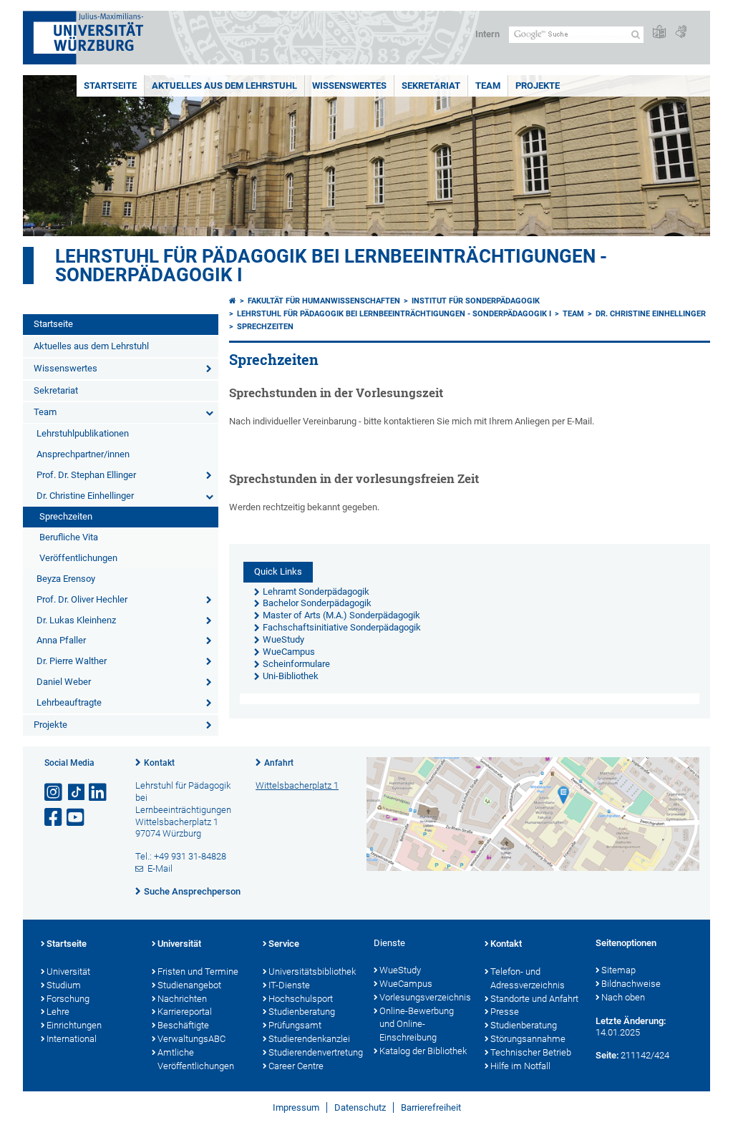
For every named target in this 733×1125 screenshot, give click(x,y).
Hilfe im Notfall (520, 1066)
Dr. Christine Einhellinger (85, 495)
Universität (68, 971)
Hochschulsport (300, 998)
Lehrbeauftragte (69, 702)
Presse (504, 1011)
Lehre (58, 1011)
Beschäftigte (183, 1025)
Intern (487, 34)
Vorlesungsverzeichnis (424, 997)
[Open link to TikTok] (77, 792)
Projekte (537, 85)
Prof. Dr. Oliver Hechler (82, 599)
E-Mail (160, 868)
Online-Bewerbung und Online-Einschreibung (416, 1024)
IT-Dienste (289, 985)
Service (283, 943)
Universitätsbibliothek (312, 971)
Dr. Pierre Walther (72, 661)
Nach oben (623, 997)
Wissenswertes (349, 85)
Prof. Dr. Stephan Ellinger (86, 474)
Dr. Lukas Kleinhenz (76, 620)
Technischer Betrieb (530, 1052)
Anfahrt (278, 763)
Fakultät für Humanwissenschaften (324, 301)
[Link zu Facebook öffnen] (54, 817)
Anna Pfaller (61, 640)
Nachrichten (182, 998)
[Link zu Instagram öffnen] (54, 792)
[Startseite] (232, 301)
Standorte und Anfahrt (534, 998)
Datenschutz (360, 1107)
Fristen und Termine (197, 971)
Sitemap (618, 970)
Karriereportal (184, 1011)
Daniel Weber (64, 681)
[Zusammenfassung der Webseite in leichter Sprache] (659, 32)
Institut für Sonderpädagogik (476, 301)
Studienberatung (301, 1011)
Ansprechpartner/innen (83, 454)
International (72, 1038)
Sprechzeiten (65, 516)
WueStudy (400, 970)
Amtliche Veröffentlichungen (195, 1059)
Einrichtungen (74, 1025)
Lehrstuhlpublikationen (83, 433)
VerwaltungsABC (191, 1038)
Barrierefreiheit (431, 1107)
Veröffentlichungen (78, 557)
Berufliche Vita (68, 537)
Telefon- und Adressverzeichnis (527, 978)
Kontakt (159, 763)
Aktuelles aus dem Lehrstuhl (224, 85)
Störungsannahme (527, 1038)
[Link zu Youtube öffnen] (77, 817)
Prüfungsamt (294, 1025)
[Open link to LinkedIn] (99, 792)
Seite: (607, 1055)
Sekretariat (431, 85)
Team (487, 85)
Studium (64, 985)
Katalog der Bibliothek (423, 1051)
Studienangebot (189, 985)
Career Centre (296, 1066)
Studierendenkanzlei (309, 1038)
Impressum (296, 1107)
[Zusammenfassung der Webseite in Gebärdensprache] (680, 32)
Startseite (110, 85)
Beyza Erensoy (66, 578)
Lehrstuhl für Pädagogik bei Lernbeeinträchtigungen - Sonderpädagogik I (331, 265)
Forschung (68, 998)
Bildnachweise (631, 983)
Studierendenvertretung (313, 1052)
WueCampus (405, 983)
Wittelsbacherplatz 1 (297, 785)
